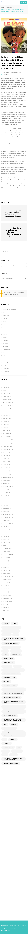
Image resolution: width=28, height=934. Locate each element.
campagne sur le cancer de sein (10, 631)
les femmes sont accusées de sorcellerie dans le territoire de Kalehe (12, 707)
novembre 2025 (7, 406)
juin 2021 (5, 561)
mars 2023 (5, 505)
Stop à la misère (17, 751)
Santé (4, 365)
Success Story (9, 7)
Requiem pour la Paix (8, 362)
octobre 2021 (6, 551)
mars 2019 (5, 610)
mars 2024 (5, 468)
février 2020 (6, 595)
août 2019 (5, 604)
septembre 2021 (7, 554)
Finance (5, 334)
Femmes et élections (8, 662)
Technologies (6, 371)
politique (5, 356)
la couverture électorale (9, 685)
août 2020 (5, 582)
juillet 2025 (5, 418)
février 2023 (6, 508)
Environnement (6, 328)
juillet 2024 (5, 455)
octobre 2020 (6, 579)
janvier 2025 (6, 437)
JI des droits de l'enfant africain (11, 673)
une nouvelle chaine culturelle (10, 763)
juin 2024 (5, 458)
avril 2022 (5, 539)
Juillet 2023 (6, 681)
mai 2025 (5, 424)
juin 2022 (5, 533)
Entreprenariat (6, 325)
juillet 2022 (5, 530)
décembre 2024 (7, 440)
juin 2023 (5, 496)
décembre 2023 (7, 477)
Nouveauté (5, 346)
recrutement (6, 743)
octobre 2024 (6, 446)
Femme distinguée (16, 654)
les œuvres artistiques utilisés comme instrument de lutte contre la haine (12, 720)
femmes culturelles (8, 658)
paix (4, 739)
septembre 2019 (7, 601)
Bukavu (14, 623)
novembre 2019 (7, 598)
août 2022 (5, 527)
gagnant (17, 666)
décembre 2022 (7, 514)
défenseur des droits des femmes (11, 647)
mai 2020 (5, 589)
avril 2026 (5, 390)
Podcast (5, 352)
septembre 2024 (7, 449)
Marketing (5, 340)
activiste (5, 623)
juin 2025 (5, 421)
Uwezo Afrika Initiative (16, 72)
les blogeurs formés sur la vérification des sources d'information (13, 690)
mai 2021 (5, 564)
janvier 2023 (6, 511)
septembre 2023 (7, 486)
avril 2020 (5, 592)
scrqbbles (5, 751)
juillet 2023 (5, 492)
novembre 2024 (7, 443)
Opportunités (6, 349)
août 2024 (5, 452)
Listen (4, 724)
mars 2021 (5, 570)
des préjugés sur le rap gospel (10, 643)
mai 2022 (5, 536)
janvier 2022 (6, 545)
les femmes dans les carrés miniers (11, 697)
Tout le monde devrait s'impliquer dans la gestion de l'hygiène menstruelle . (13, 759)
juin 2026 (5, 384)
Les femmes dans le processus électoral (12, 693)
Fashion (5, 654)
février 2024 (6, 471)
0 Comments (6, 74)
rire (19, 747)
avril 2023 (5, 502)
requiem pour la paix (8, 747)
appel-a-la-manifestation (9, 309)
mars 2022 (5, 542)
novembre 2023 (7, 480)
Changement (6, 634)
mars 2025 (5, 430)
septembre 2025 (7, 412)
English (5, 651)
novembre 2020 (7, 576)
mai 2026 (5, 387)
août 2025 (5, 415)
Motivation (5, 343)
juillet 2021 (5, 558)
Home (2, 7)
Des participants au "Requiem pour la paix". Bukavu (13, 639)
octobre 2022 (6, 520)
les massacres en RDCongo (9, 715)
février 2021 (6, 573)
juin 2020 (5, 586)
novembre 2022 (7, 517)
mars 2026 (5, 393)
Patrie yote (12, 739)
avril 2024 (5, 464)
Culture (5, 321)
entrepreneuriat (16, 651)
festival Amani (6, 666)
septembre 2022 (7, 523)
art (3, 312)
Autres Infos (6, 315)
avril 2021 (5, 567)
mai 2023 (5, 499)
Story (4, 754)
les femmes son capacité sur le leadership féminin (13, 702)
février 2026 (6, 396)
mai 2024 (5, 461)
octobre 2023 (6, 483)
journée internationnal (9, 677)
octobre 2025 (6, 409)
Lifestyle (5, 337)
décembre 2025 (7, 402)
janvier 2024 (6, 474)
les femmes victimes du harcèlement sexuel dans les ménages (13, 711)
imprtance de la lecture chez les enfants (13, 670)
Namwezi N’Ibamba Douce (9, 728)
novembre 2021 (7, 548)
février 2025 (6, 433)
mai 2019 (5, 607)
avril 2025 (5, 427)
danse (15, 634)
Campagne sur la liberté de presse (11, 627)
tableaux (13, 754)
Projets (4, 359)
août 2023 (5, 489)
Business (5, 318)
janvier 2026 (6, 399)
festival (4, 331)
